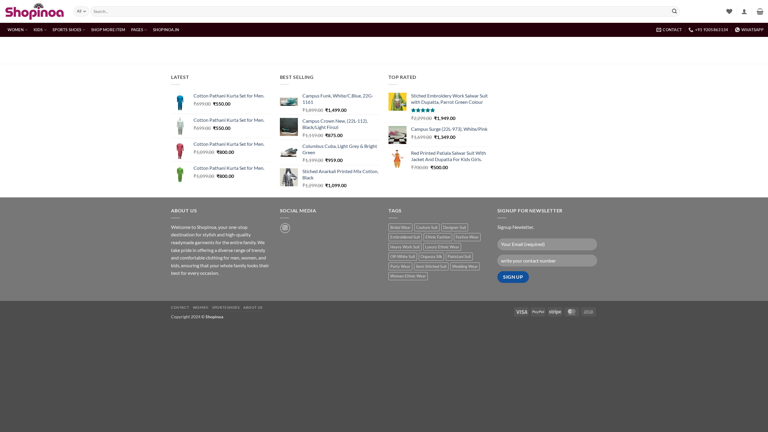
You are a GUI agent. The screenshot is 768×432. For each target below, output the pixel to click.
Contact (180, 307)
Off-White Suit (402, 256)
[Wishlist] (729, 11)
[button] (744, 11)
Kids (38, 29)
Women (16, 29)
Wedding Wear (465, 266)
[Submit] (674, 11)
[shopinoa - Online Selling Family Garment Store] (34, 11)
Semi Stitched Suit (431, 266)
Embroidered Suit (405, 237)
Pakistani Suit (459, 256)
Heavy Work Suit (405, 246)
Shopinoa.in (166, 29)
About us (252, 307)
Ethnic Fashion (437, 237)
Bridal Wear (400, 227)
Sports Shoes (66, 29)
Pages (137, 29)
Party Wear (400, 266)
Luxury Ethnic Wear (442, 246)
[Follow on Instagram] (285, 228)
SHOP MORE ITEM (108, 29)
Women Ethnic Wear (408, 276)
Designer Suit (454, 227)
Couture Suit (427, 227)
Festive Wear (467, 237)
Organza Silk (431, 256)
